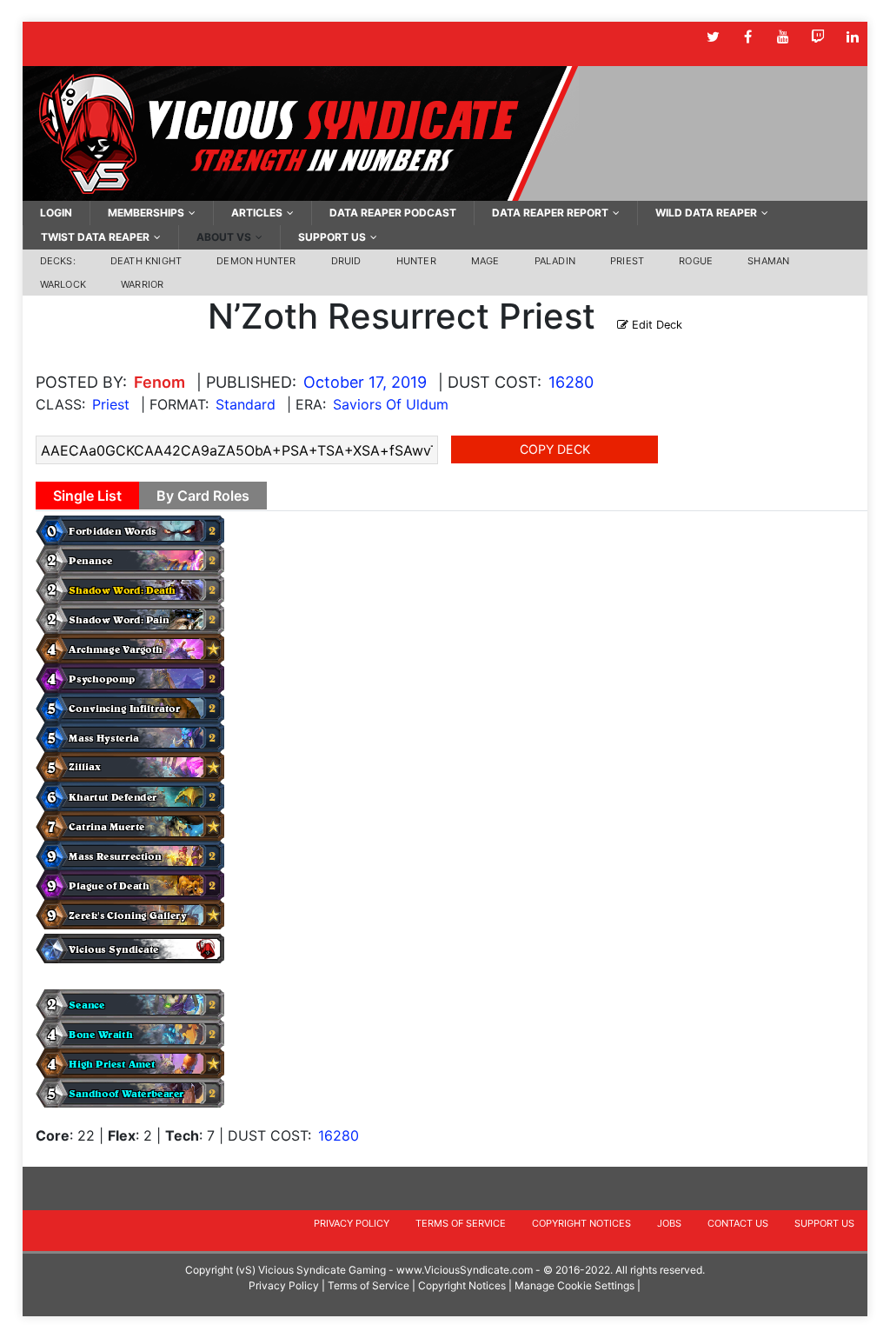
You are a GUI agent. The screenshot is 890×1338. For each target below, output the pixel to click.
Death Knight (146, 261)
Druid (346, 261)
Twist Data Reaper (95, 236)
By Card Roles (202, 495)
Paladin (555, 261)
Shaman (768, 261)
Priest (627, 261)
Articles (256, 212)
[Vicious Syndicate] (301, 132)
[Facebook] (748, 37)
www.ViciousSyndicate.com (464, 1269)
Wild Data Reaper (706, 212)
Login (56, 212)
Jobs (669, 1223)
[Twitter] (713, 37)
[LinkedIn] (852, 37)
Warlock (63, 284)
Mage (485, 261)
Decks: (58, 261)
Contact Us (737, 1223)
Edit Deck (655, 324)
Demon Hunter (256, 261)
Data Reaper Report (550, 212)
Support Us (332, 236)
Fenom (159, 382)
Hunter (416, 261)
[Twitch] (817, 37)
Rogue (696, 261)
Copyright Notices (581, 1223)
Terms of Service (460, 1223)
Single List (87, 495)
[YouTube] (782, 37)
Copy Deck (555, 449)
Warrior (142, 284)
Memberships (146, 212)
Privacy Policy (351, 1223)
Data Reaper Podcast (392, 212)
